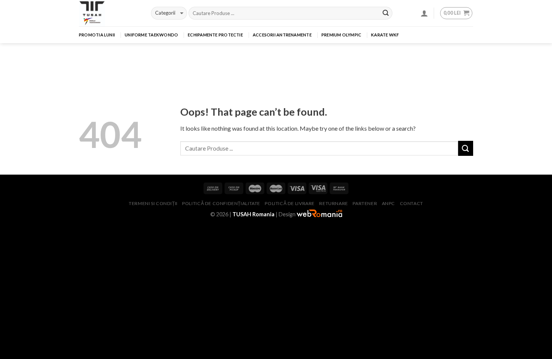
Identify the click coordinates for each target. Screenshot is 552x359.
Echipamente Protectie (215, 34)
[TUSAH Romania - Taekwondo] (109, 13)
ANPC (388, 203)
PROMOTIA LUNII (97, 34)
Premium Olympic (341, 34)
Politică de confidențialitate (221, 203)
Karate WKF (385, 34)
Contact (411, 203)
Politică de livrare (290, 203)
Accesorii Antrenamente (282, 34)
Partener (365, 203)
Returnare (333, 203)
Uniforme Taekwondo (151, 34)
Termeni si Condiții (153, 203)
